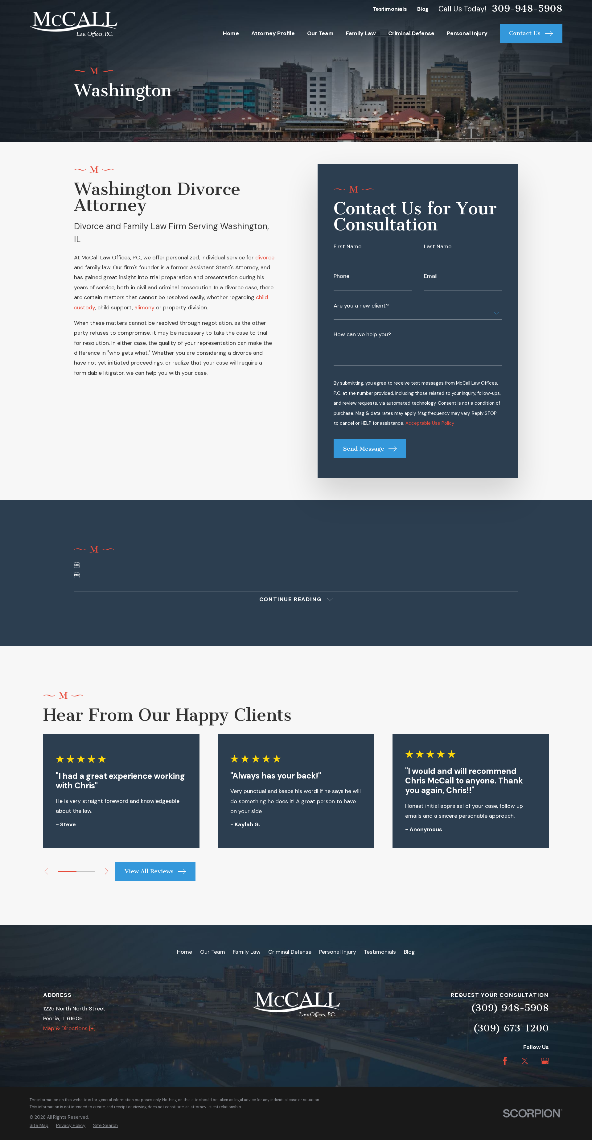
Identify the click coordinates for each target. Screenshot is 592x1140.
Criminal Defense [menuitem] (411, 33)
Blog (423, 9)
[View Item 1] (67, 871)
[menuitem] (39, 1125)
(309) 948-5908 (510, 1008)
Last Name (437, 246)
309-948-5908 (527, 8)
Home (184, 952)
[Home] (73, 24)
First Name (347, 246)
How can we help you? (362, 334)
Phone (341, 276)
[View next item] (107, 871)
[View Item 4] (85, 871)
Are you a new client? (361, 305)
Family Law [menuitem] (361, 33)
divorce (264, 257)
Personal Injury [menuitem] (467, 33)
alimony (144, 307)
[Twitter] (525, 1061)
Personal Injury (337, 952)
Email (431, 276)
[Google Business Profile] (545, 1061)
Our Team (212, 952)
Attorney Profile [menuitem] (273, 33)
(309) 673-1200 (511, 1028)
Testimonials (389, 9)
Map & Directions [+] (69, 1028)
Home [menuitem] (231, 33)
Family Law (247, 952)
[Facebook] (505, 1061)
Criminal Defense (289, 952)
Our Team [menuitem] (320, 33)
